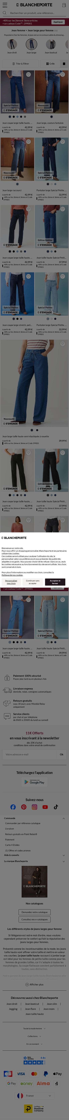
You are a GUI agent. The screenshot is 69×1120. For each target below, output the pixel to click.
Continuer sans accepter (32, 582)
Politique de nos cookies (12, 575)
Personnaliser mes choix (11, 582)
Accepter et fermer (55, 582)
